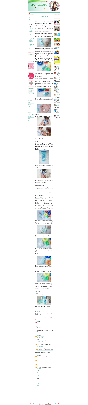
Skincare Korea (29, 120)
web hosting (50, 404)
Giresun (38, 375)
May (29, 27)
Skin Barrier (29, 118)
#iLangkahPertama (30, 91)
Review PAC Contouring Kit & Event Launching (31, 32)
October (30, 23)
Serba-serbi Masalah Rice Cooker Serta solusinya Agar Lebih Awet (57, 67)
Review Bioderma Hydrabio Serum (31, 114)
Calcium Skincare (29, 97)
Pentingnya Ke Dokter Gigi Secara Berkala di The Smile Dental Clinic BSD (58, 89)
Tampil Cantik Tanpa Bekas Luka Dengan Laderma (31, 38)
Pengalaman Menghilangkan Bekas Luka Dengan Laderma (31, 35)
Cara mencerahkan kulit (30, 98)
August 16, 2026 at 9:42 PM (40, 385)
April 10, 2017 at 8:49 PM (40, 368)
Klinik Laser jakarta (29, 104)
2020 (29, 19)
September (30, 24)
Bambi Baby (39, 310)
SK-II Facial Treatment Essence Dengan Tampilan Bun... (31, 43)
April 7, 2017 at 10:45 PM (40, 341)
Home (29, 12)
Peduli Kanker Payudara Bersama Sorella (58, 94)
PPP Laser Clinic (29, 112)
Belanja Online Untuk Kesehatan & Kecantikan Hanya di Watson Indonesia (58, 78)
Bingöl (37, 381)
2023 (29, 17)
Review (29, 113)
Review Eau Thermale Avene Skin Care (31, 41)
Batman (38, 383)
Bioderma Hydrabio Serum (30, 95)
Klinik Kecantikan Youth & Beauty (57, 99)
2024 (29, 16)
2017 (29, 21)
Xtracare (29, 121)
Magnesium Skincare (30, 110)
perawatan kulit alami (30, 111)
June (29, 26)
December (30, 22)
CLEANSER (29, 99)
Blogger (32, 123)
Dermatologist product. (30, 100)
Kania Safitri (38, 335)
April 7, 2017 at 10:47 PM (40, 346)
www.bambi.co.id (38, 311)
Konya (37, 384)
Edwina (37, 363)
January (30, 48)
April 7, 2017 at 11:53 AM (40, 328)
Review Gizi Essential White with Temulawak (31, 37)
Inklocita (38, 321)
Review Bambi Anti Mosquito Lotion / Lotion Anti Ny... (31, 44)
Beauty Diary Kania (38, 404)
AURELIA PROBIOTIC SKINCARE (31, 93)
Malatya (38, 373)
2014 (29, 50)
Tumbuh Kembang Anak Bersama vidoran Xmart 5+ (58, 115)
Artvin (37, 371)
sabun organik (29, 116)
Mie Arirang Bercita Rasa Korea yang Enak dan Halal (31, 30)
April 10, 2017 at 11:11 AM (40, 361)
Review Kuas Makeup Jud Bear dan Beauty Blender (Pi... (31, 39)
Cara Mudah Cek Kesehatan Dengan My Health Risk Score (58, 110)
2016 (29, 49)
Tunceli (37, 380)
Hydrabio (29, 102)
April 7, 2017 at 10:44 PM (40, 337)
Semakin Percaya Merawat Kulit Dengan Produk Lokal (57, 84)
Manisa (37, 374)
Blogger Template (47, 404)
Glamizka (42, 199)
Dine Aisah (38, 325)
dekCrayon (38, 351)
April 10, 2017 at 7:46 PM (40, 364)
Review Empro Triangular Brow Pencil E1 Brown (31, 40)
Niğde (37, 372)
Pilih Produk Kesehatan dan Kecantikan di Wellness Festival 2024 (57, 105)
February (30, 47)
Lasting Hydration (29, 109)
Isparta (37, 379)
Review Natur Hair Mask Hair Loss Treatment (31, 28)
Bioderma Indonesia (30, 96)
